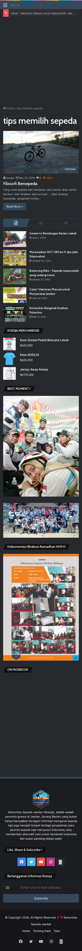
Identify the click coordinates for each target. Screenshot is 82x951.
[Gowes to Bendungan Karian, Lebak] (14, 239)
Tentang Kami (42, 931)
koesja (10, 177)
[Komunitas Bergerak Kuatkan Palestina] (14, 314)
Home (10, 108)
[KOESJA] (27, 5)
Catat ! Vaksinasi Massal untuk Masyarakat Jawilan (44, 13)
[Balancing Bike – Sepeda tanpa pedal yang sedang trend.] (14, 276)
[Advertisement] (41, 60)
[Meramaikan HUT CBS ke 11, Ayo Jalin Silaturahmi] (14, 258)
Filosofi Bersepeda (20, 183)
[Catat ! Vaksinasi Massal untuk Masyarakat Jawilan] (14, 295)
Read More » (14, 206)
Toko (57, 931)
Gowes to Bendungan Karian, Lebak (53, 233)
